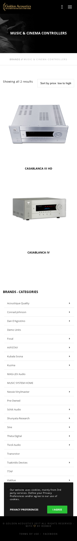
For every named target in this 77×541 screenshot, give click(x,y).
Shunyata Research (18, 418)
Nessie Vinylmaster (18, 392)
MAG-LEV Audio (16, 374)
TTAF (10, 471)
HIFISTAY (12, 347)
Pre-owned (13, 400)
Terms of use (29, 533)
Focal (10, 338)
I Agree (57, 509)
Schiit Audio (14, 409)
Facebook (50, 533)
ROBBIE (46, 525)
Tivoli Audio (14, 445)
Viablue (11, 480)
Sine (9, 427)
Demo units (14, 330)
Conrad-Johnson (16, 312)
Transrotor (13, 453)
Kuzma (11, 365)
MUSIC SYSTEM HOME (20, 383)
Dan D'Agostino (16, 321)
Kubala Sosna (15, 356)
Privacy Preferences (24, 509)
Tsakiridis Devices (17, 462)
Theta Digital (14, 436)
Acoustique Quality (18, 303)
